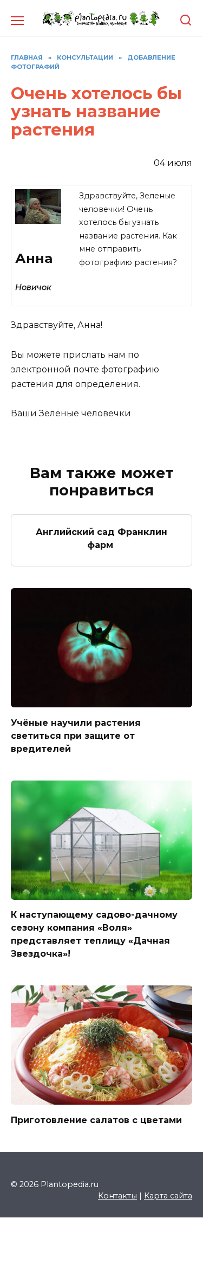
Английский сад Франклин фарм (101, 538)
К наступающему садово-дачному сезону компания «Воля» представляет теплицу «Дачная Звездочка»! (94, 934)
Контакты (117, 1196)
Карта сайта (168, 1196)
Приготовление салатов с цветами (96, 1119)
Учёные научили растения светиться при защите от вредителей (76, 735)
